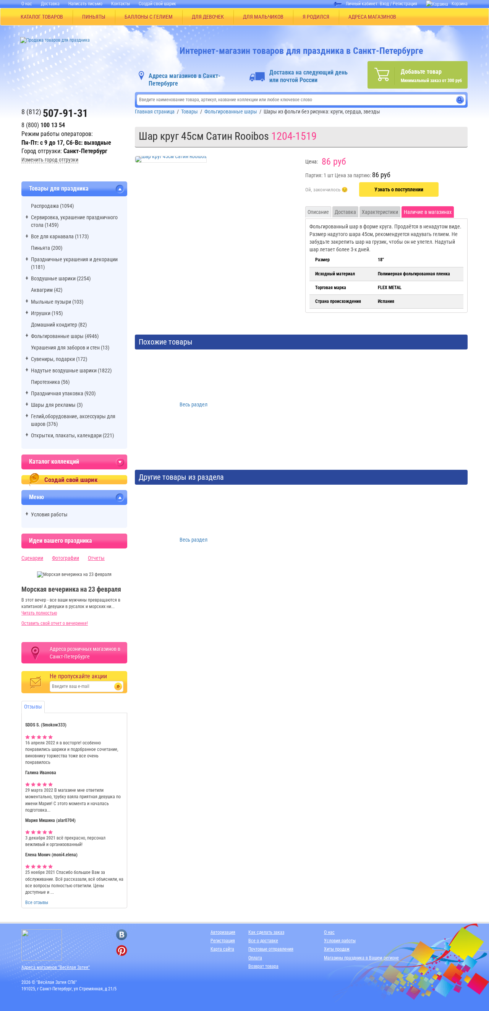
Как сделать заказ (266, 932)
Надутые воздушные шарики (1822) (71, 370)
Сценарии (32, 558)
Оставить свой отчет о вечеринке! (54, 623)
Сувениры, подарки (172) (59, 359)
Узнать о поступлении (398, 189)
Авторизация (222, 932)
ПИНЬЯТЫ (93, 17)
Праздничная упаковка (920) (63, 393)
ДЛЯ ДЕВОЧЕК (208, 17)
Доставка (50, 3)
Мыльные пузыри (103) (57, 302)
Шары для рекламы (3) (57, 405)
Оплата (255, 958)
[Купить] (326, 189)
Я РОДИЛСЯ (316, 17)
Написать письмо (85, 3)
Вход (384, 3)
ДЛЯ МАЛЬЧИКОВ (263, 17)
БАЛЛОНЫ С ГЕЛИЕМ (149, 17)
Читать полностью (39, 613)
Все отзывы (36, 902)
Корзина (460, 3)
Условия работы (49, 514)
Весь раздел (193, 404)
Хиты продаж (337, 949)
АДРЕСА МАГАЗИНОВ (372, 17)
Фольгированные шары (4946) (65, 336)
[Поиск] (460, 100)
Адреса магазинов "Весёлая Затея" (55, 967)
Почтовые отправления (270, 949)
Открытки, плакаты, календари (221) (72, 435)
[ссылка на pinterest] (121, 950)
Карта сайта (222, 949)
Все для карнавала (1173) (60, 236)
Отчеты (96, 558)
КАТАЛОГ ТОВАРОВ (42, 17)
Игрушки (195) (47, 313)
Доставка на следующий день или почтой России (308, 76)
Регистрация (405, 3)
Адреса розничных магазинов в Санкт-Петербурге (85, 653)
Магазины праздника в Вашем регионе (361, 958)
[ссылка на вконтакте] (121, 934)
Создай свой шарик (157, 3)
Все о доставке (263, 940)
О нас (26, 3)
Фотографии (65, 558)
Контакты (120, 3)
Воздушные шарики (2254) (61, 278)
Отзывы (33, 707)
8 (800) (43, 125)
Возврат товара (263, 966)
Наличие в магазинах (428, 212)
